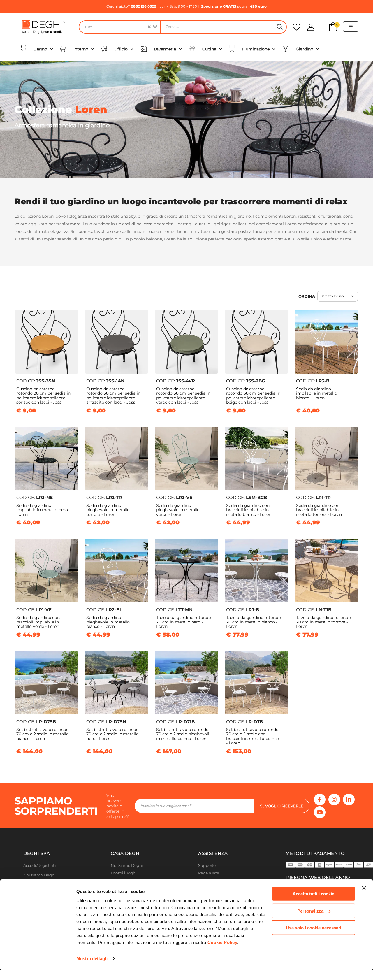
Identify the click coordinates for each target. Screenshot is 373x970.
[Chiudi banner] (364, 888)
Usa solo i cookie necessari (313, 927)
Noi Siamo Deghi (127, 865)
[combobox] (119, 27)
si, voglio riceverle (281, 806)
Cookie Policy (222, 942)
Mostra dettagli (92, 958)
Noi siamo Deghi (39, 875)
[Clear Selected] (149, 27)
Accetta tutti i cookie (313, 893)
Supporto (207, 865)
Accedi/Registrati (39, 865)
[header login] (310, 27)
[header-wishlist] (296, 27)
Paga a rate (208, 873)
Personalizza (310, 910)
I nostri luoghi (124, 873)
